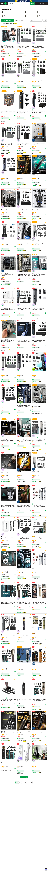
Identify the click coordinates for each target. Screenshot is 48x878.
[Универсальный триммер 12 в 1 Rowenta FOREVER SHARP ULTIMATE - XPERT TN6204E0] (24, 526)
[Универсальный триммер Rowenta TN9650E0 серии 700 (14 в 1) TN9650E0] (24, 198)
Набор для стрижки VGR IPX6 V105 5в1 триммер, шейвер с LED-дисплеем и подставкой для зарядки (8, 440)
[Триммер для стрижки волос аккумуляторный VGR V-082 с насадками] (24, 623)
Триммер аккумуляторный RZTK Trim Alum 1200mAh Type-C (24, 112)
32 (31, 782)
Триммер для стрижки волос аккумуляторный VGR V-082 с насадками (22, 635)
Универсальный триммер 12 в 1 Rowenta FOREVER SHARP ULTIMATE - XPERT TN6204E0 (24, 538)
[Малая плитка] (46, 20)
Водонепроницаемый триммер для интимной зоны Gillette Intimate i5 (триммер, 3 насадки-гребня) (8, 603)
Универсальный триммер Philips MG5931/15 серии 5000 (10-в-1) (38, 80)
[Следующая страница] (44, 782)
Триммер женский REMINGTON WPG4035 (23, 765)
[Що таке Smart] (17, 23)
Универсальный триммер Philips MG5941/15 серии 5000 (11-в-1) (23, 47)
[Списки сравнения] (43, 3)
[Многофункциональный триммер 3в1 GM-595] (8, 99)
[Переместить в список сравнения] (15, 29)
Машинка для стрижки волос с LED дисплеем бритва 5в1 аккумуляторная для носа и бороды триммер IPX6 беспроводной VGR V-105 (39, 406)
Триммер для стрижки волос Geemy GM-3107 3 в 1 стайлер (39, 571)
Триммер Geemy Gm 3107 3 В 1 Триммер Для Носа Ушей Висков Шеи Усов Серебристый (38, 506)
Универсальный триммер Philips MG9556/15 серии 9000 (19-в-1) (7, 144)
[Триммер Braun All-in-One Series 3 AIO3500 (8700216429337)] (39, 297)
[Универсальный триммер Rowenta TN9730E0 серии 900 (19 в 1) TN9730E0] (24, 297)
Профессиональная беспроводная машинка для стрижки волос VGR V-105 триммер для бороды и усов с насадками (8, 341)
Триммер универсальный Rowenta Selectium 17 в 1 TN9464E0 (38, 112)
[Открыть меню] (2, 3)
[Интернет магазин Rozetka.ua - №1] (5, 3)
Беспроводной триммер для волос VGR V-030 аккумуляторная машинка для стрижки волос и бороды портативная (24, 668)
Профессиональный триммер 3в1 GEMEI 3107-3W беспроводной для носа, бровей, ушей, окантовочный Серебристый (8, 506)
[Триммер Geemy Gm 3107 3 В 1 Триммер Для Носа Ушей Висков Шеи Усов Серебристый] (39, 494)
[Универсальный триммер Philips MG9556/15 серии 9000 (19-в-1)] (8, 132)
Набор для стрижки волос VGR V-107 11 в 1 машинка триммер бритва (39, 700)
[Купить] (15, 51)
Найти (32, 3)
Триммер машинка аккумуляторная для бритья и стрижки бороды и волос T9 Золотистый (39, 635)
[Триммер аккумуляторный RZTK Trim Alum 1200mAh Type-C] (24, 99)
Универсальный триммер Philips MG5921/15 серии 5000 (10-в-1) (23, 144)
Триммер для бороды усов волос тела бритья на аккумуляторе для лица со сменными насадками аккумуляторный (38, 144)
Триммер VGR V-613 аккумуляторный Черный (24, 700)
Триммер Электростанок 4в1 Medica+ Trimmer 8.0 (8, 538)
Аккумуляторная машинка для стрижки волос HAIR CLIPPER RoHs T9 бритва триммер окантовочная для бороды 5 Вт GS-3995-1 (39, 603)
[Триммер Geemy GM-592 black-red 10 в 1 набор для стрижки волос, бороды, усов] (8, 688)
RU (36, 3)
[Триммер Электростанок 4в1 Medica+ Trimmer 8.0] (8, 526)
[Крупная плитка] (43, 20)
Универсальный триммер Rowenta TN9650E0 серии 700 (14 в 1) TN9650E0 (23, 210)
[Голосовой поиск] (29, 3)
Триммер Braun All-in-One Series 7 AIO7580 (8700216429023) (7, 176)
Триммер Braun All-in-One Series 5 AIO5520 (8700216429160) (23, 373)
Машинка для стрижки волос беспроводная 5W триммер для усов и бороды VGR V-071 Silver (24, 474)
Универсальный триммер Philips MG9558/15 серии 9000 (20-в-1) (23, 80)
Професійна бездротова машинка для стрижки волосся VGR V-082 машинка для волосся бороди (7, 765)
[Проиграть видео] (30, 108)
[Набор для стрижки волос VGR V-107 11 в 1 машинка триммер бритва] (39, 688)
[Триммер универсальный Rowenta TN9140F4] (8, 393)
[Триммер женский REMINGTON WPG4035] (24, 752)
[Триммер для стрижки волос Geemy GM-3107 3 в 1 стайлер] (39, 558)
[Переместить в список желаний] (15, 27)
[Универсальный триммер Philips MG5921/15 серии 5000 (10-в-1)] (24, 132)
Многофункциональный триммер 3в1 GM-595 (8, 112)
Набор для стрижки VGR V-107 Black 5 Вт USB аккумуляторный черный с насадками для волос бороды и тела (24, 603)
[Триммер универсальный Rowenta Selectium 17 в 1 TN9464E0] (39, 99)
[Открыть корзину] (46, 3)
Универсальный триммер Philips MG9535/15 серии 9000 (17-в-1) (7, 373)
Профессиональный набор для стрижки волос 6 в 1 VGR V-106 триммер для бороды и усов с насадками (38, 538)
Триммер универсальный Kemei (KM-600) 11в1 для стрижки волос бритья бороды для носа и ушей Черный (8, 275)
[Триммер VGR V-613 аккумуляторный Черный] (24, 688)
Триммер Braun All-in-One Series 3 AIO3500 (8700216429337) (38, 309)
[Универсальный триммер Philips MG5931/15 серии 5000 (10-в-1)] (39, 67)
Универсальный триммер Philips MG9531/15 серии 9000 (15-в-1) (7, 80)
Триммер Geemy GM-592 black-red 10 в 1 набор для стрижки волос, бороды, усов (8, 700)
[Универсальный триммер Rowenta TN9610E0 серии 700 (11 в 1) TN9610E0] (39, 329)
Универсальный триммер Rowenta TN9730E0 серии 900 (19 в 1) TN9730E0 (23, 309)
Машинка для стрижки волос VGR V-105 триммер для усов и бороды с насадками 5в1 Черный (39, 243)
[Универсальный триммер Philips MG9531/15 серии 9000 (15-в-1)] (8, 67)
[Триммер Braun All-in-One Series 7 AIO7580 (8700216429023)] (8, 164)
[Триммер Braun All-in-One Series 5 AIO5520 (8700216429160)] (24, 361)
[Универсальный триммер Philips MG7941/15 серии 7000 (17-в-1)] (39, 35)
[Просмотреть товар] (1, 45)
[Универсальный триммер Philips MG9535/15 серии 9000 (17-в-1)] (8, 361)
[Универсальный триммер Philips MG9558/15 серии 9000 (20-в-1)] (24, 67)
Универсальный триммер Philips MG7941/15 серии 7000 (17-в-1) (38, 47)
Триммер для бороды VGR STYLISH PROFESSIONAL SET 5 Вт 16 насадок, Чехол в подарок (24, 275)
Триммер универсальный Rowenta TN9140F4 (7, 406)
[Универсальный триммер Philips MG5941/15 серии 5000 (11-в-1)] (24, 35)
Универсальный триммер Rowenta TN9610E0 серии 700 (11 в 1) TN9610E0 (38, 341)
